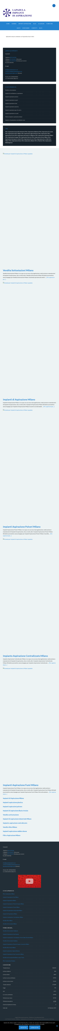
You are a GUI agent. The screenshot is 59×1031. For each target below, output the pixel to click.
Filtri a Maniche (38, 140)
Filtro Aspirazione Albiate (28, 140)
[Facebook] (53, 5)
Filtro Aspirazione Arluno (15, 140)
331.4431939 (13, 60)
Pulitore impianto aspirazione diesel (13, 116)
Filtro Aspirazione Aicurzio (25, 137)
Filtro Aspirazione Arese (11, 131)
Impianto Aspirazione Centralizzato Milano (25, 655)
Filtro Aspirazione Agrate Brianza (29, 133)
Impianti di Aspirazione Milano (19, 399)
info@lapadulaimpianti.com (11, 69)
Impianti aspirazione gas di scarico (13, 110)
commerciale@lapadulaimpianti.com (13, 71)
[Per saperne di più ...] (48, 406)
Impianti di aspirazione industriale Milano (17, 819)
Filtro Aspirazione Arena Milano (40, 137)
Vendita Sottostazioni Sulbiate (10, 940)
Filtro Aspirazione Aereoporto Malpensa (25, 135)
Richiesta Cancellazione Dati (36, 1017)
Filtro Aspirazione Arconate (46, 131)
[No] (57, 1026)
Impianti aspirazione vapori (11, 100)
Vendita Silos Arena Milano (9, 947)
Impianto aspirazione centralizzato (15, 823)
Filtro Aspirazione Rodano (9, 961)
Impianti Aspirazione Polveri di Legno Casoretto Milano (16, 944)
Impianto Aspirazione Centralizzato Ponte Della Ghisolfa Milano (18, 937)
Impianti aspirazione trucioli (11, 113)
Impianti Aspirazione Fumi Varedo (11, 934)
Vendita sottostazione (10, 90)
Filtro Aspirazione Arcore (27, 139)
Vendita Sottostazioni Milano (18, 270)
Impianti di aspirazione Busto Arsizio (15, 811)
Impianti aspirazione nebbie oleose (15, 831)
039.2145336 (13, 57)
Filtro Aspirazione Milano (11, 835)
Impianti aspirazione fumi (11, 103)
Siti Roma (52, 1019)
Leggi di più (34, 1027)
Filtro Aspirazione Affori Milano (13, 133)
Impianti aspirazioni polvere (11, 96)
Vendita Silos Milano (10, 827)
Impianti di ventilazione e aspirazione (14, 93)
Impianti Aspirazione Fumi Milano (20, 785)
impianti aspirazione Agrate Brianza (11, 951)
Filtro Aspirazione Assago (11, 137)
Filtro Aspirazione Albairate (32, 131)
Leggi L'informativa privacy (21, 1017)
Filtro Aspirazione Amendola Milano (44, 135)
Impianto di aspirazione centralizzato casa (15, 120)
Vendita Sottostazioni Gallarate (10, 930)
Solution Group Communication (41, 1019)
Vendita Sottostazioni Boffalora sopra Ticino (13, 957)
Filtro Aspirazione (42, 133)
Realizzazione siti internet (27, 1019)
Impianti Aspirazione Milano (9, 900)
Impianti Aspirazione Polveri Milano (21, 526)
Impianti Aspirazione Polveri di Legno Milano (13, 903)
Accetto (23, 1027)
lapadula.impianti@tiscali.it (11, 73)
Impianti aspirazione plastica (12, 106)
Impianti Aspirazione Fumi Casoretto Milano (13, 954)
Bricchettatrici (21, 131)
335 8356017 (13, 59)
